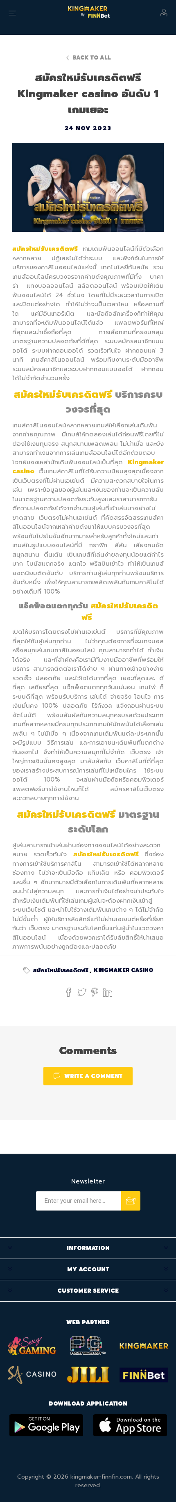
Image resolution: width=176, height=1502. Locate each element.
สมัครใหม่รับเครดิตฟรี (60, 970)
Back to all (91, 58)
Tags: (28, 970)
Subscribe (130, 1201)
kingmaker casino (123, 970)
